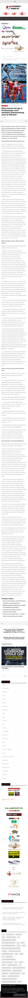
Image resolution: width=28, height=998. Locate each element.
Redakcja (19, 105)
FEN (18, 942)
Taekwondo (5, 760)
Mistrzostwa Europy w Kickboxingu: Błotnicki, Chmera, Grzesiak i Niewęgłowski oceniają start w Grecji (14, 630)
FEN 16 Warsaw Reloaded (8, 945)
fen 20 (18, 945)
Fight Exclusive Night (14, 951)
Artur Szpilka (10, 934)
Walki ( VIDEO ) (6, 767)
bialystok (18, 934)
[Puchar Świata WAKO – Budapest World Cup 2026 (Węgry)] (14, 656)
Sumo (4, 753)
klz (3, 956)
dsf (19, 937)
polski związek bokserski (9, 981)
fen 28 (23, 945)
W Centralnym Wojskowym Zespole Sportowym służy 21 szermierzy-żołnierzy (14, 924)
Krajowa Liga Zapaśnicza (8, 959)
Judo (4, 717)
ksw (16, 962)
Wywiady (5, 774)
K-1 (3, 724)
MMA (4, 742)
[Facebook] (15, 1)
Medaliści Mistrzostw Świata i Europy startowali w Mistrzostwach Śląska (14, 637)
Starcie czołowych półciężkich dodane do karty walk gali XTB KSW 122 (14, 913)
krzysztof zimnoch (7, 962)
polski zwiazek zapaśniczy (9, 978)
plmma (4, 976)
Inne (4, 713)
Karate (4, 727)
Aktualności (6, 688)
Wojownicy (5, 771)
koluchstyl (9, 956)
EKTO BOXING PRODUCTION (8, 942)
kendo (21, 953)
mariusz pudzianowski (19, 967)
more (26, 121)
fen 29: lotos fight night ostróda (11, 948)
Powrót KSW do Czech (8, 904)
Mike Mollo (5, 973)
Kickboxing (5, 105)
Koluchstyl (6, 735)
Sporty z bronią (7, 749)
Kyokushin (5, 738)
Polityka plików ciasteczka (12, 992)
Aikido (4, 684)
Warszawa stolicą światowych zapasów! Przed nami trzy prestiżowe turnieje (13, 908)
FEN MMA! (4, 951)
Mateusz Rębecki (17, 970)
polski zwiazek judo (13, 976)
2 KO (3, 934)
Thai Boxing (6, 763)
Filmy (4, 699)
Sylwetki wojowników (8, 756)
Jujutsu (5, 720)
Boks (4, 695)
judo (16, 953)
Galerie (4, 702)
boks (3, 937)
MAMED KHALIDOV (6, 967)
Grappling (5, 706)
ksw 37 (20, 962)
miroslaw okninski (15, 973)
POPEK (19, 981)
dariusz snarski (11, 937)
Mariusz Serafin (6, 970)
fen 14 (22, 942)
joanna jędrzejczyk (7, 953)
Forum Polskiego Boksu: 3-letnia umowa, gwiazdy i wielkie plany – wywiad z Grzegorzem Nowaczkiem (13, 918)
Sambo (4, 745)
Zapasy (4, 778)
